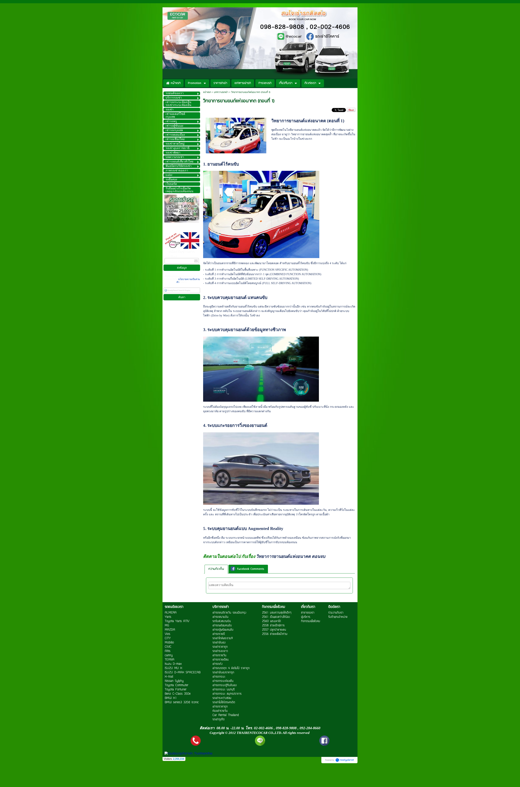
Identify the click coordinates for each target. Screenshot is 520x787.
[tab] (216, 569)
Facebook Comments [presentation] (250, 569)
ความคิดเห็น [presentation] (216, 569)
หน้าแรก (207, 92)
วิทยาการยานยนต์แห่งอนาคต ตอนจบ (290, 556)
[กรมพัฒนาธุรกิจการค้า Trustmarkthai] (188, 754)
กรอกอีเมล (171, 256)
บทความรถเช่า (221, 92)
